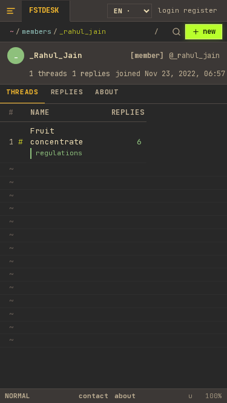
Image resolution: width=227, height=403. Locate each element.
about (125, 396)
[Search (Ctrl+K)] (176, 32)
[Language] (129, 11)
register (200, 10)
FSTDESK (44, 10)
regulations (59, 153)
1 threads (48, 74)
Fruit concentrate (57, 136)
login (168, 10)
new (209, 31)
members (36, 31)
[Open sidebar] (11, 10)
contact (93, 396)
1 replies (91, 74)
